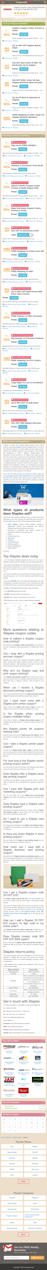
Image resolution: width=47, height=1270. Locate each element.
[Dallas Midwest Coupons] (9, 1090)
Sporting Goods (12, 1228)
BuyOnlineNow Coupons (9, 1073)
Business (9, 1137)
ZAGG (12, 1169)
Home (3, 1137)
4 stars (24, 13)
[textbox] (16, 1258)
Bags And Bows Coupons (9, 1062)
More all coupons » (13, 156)
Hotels (12, 1222)
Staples (19, 447)
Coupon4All (21, 2)
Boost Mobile (12, 1152)
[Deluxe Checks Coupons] (38, 1047)
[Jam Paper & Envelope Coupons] (9, 1079)
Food (35, 1222)
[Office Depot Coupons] (23, 1090)
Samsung (35, 1169)
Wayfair (35, 1158)
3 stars (21, 13)
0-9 (4, 1119)
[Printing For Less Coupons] (23, 1058)
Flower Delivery (12, 1216)
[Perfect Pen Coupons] (9, 1047)
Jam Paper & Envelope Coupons (9, 1084)
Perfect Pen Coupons (9, 1052)
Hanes (35, 1175)
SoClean (12, 1158)
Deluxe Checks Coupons (37, 1052)
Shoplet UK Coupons (37, 1084)
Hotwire (35, 1146)
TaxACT (35, 1152)
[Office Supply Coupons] (38, 1058)
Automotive (35, 1209)
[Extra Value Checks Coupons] (23, 1068)
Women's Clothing (35, 1228)
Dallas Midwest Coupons (9, 1095)
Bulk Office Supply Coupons (37, 1073)
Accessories (12, 1209)
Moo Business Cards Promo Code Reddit (23, 913)
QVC (12, 1175)
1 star (15, 13)
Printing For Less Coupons (23, 1062)
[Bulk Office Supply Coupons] (38, 1068)
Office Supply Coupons (38, 1062)
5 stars (26, 13)
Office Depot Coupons (23, 1095)
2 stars (18, 13)
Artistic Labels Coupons (23, 1052)
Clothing (12, 1197)
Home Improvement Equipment (32, 1216)
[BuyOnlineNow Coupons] (9, 1068)
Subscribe (38, 1258)
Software (35, 1197)
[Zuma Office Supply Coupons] (23, 1079)
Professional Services (10, 1108)
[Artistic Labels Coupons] (23, 1047)
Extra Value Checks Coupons (23, 1073)
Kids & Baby (12, 1203)
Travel (35, 1203)
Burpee (12, 1163)
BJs (12, 1146)
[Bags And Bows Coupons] (9, 1058)
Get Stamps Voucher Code (31, 912)
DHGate (35, 1163)
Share (16, 41)
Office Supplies (8, 1106)
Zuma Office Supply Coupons (23, 1084)
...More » (41, 38)
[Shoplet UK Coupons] (38, 1079)
